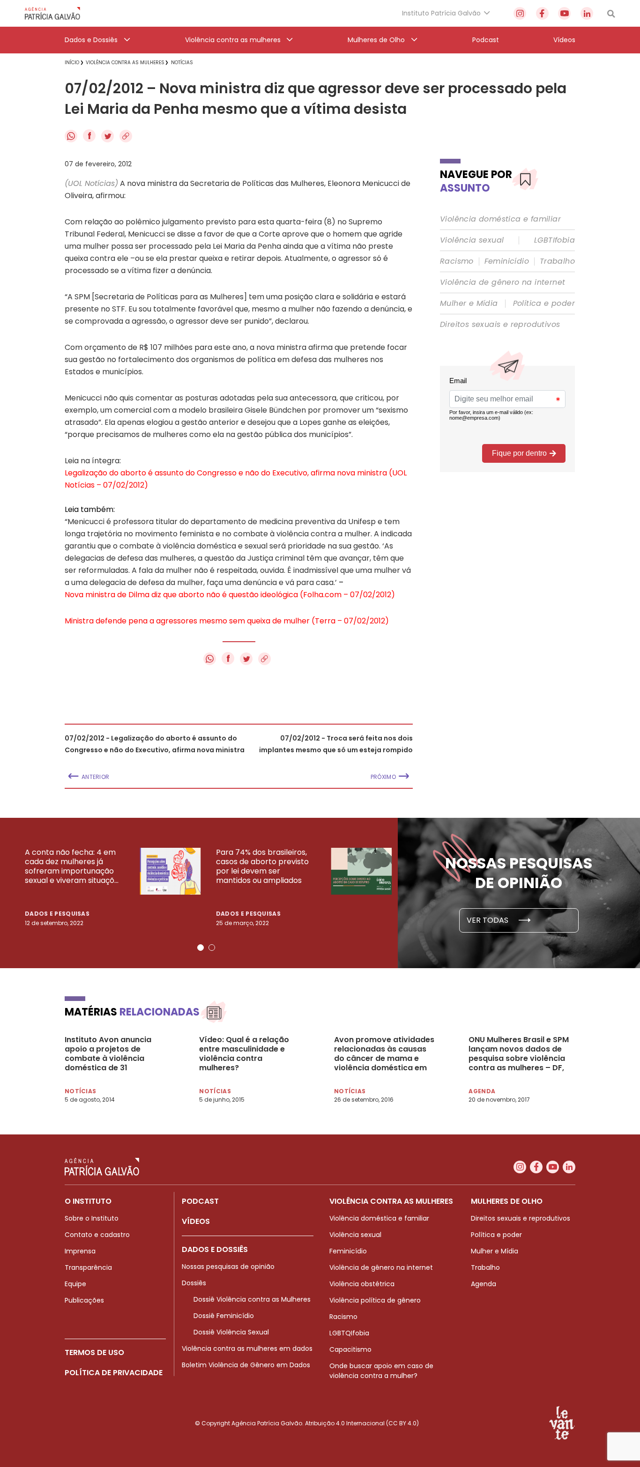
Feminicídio (506, 261)
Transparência (88, 1267)
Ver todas (488, 920)
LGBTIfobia (554, 240)
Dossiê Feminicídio (223, 1315)
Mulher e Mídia (469, 303)
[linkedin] (586, 13)
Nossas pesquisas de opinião (228, 1266)
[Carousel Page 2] (211, 947)
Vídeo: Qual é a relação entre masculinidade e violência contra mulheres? (244, 1054)
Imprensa (80, 1251)
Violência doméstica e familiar (500, 219)
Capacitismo (350, 1349)
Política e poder (544, 303)
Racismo (457, 261)
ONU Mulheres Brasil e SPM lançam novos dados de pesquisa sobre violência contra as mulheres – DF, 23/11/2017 (519, 1054)
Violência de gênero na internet (502, 282)
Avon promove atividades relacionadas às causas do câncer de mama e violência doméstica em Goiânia (384, 1054)
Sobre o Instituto (92, 1218)
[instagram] (519, 13)
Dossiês (194, 1283)
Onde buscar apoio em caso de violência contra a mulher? (381, 1370)
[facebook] (542, 13)
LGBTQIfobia (349, 1333)
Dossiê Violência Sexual (231, 1332)
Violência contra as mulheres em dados (247, 1348)
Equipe (75, 1284)
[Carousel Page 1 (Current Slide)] (200, 947)
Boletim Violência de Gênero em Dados (246, 1365)
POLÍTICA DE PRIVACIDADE (114, 1372)
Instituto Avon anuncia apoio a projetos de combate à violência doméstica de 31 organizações (108, 1054)
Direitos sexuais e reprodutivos (500, 324)
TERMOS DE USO (94, 1352)
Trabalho (557, 261)
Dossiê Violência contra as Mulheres (252, 1299)
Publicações (84, 1300)
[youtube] (564, 13)
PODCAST (200, 1201)
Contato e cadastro (97, 1234)
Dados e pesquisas (57, 914)
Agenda (483, 1284)
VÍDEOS (196, 1221)
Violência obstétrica (361, 1284)
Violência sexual (472, 240)
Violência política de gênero (375, 1300)
